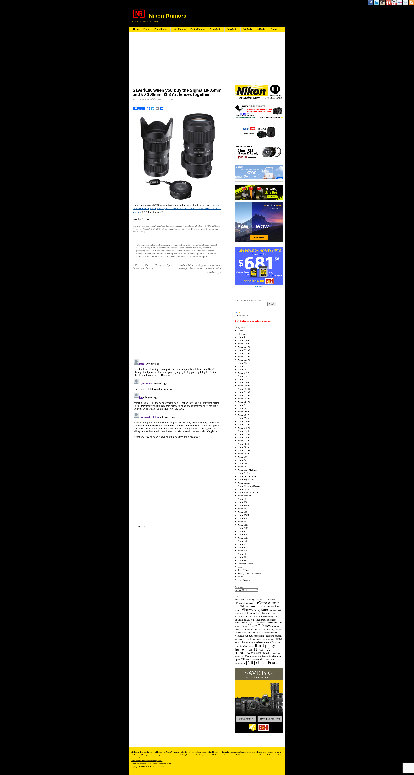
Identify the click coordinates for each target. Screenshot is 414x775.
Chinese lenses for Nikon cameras (257, 604)
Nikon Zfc (242, 557)
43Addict (261, 29)
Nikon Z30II (243, 505)
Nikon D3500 (244, 359)
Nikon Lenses (166, 225)
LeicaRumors (179, 29)
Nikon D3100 (244, 346)
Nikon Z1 (242, 498)
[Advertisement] (177, 62)
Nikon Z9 (242, 547)
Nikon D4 (242, 369)
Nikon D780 (243, 440)
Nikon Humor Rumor (247, 476)
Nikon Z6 (242, 521)
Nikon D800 (243, 443)
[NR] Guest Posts (261, 662)
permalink (182, 228)
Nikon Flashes (244, 473)
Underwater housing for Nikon (264, 656)
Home (136, 29)
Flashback (242, 333)
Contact (274, 29)
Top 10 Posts (243, 570)
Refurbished (268, 638)
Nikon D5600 (244, 401)
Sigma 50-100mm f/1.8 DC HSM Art (148, 228)
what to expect (266, 659)
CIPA (264, 606)
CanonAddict (215, 29)
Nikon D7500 (244, 434)
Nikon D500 (243, 382)
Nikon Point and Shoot (248, 492)
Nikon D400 (243, 372)
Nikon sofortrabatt (247, 629)
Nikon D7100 (244, 424)
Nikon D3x (243, 366)
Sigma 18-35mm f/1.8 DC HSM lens (204, 225)
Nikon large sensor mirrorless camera (259, 622)
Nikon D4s (242, 375)
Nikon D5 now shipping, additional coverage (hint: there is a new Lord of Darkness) (200, 268)
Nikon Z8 (242, 544)
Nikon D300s (244, 343)
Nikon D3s (242, 363)
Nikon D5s (242, 405)
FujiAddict (248, 29)
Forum (146, 29)
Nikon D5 (242, 379)
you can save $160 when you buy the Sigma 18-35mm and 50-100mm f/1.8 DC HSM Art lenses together (177, 208)
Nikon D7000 (244, 421)
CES (265, 599)
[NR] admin (141, 99)
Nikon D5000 (244, 385)
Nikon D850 (243, 453)
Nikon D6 (242, 408)
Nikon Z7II (243, 537)
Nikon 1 (241, 337)
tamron (238, 641)
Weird (240, 576)
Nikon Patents (244, 489)
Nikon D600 (243, 411)
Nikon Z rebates (244, 635)
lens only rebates (258, 613)
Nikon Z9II (243, 550)
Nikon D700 (243, 418)
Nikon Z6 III (260, 629)
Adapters (239, 599)
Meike (272, 613)
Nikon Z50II (243, 515)
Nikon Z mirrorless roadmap (266, 632)
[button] (259, 700)
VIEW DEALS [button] (246, 719)
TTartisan (249, 656)
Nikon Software (244, 495)
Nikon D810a (244, 450)
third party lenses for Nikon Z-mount (255, 648)
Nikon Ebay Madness (247, 469)
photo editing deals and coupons (268, 635)
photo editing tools (243, 639)
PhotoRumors (161, 29)
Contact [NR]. (167, 763)
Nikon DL (242, 466)
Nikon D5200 (244, 392)
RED (240, 566)
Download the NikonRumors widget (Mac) (147, 760)
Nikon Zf (242, 553)
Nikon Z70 (242, 534)
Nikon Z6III (243, 528)
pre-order (256, 638)
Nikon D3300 (244, 353)
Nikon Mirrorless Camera (249, 485)
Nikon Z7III (243, 540)
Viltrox (245, 659)
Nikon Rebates (259, 625)
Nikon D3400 (244, 356)
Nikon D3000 (244, 340)
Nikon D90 (243, 456)
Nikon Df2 (242, 463)
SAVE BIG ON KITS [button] (270, 719)
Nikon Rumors (167, 16)
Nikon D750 (243, 430)
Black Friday (248, 599)
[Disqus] (177, 398)
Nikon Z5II (243, 518)
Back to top (141, 526)
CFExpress (271, 599)
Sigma (185, 225)
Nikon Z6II (243, 524)
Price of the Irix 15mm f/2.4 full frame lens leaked (152, 266)
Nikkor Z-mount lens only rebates (253, 616)
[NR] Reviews (244, 579)
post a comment (139, 231)
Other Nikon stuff (245, 563)
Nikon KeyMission (246, 479)
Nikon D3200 (244, 350)
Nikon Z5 (242, 508)
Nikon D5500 (244, 398)
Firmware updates (255, 609)
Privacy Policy (229, 754)
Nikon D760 (243, 437)
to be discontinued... (259, 653)
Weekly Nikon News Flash (249, 573)
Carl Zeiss (259, 599)
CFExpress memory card (246, 603)
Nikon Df (242, 460)
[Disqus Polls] (177, 317)
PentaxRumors (197, 29)
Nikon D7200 (244, 427)
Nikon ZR (242, 560)
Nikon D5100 (244, 388)
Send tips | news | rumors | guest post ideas (253, 321)
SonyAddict (232, 29)
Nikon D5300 (244, 395)
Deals (156, 225)
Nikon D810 (243, 447)
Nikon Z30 (242, 502)
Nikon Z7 (242, 531)
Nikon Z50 (242, 511)
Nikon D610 (243, 414)
